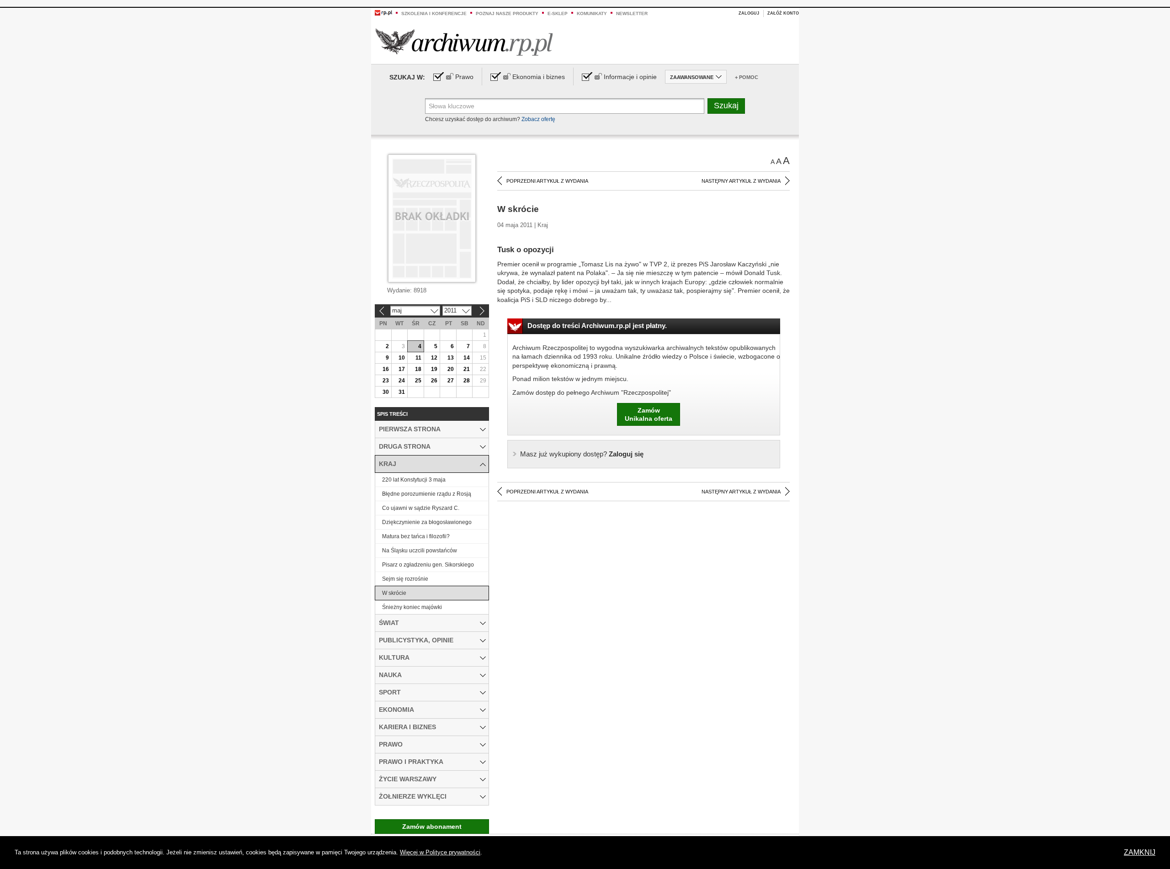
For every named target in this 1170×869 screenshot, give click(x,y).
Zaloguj (749, 13)
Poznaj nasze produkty (507, 13)
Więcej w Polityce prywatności (440, 852)
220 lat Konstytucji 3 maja (414, 480)
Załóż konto (783, 13)
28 (466, 380)
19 (434, 369)
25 (418, 380)
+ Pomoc (746, 77)
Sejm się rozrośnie (405, 579)
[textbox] (564, 106)
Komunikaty (592, 13)
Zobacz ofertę (538, 119)
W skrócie (394, 593)
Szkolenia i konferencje (434, 13)
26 (434, 380)
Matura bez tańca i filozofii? (416, 536)
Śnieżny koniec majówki (412, 607)
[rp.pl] (383, 12)
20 (450, 369)
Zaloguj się (582, 454)
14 (466, 358)
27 (450, 380)
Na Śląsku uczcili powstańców (419, 550)
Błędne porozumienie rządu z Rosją (426, 494)
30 (386, 392)
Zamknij (1139, 852)
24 (402, 380)
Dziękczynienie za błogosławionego (427, 522)
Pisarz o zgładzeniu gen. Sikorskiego (428, 565)
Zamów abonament (432, 826)
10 (402, 358)
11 (418, 358)
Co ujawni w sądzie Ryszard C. (420, 508)
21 (466, 369)
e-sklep (558, 13)
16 (386, 369)
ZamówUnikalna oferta (648, 414)
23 (386, 380)
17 (402, 369)
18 (418, 369)
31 (402, 392)
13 (450, 358)
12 (434, 358)
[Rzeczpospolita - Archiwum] (464, 41)
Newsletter (632, 13)
